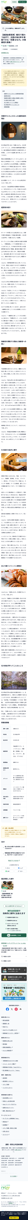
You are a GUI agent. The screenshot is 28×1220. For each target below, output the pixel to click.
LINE (8, 871)
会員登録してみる (14, 935)
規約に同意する (14, 1218)
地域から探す (7, 956)
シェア (21, 868)
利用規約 (10, 1214)
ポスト (8, 868)
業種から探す (7, 961)
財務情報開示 (14, 49)
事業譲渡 (5, 49)
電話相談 (14, 2)
